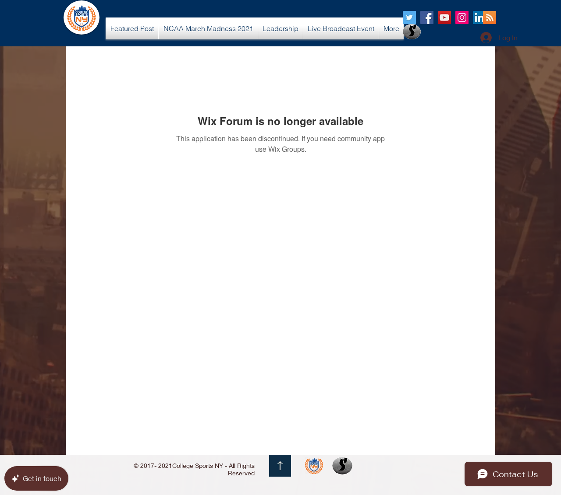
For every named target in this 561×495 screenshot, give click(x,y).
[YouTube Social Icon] (444, 17)
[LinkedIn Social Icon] (479, 17)
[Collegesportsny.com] (409, 17)
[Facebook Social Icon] (426, 17)
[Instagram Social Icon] (462, 17)
